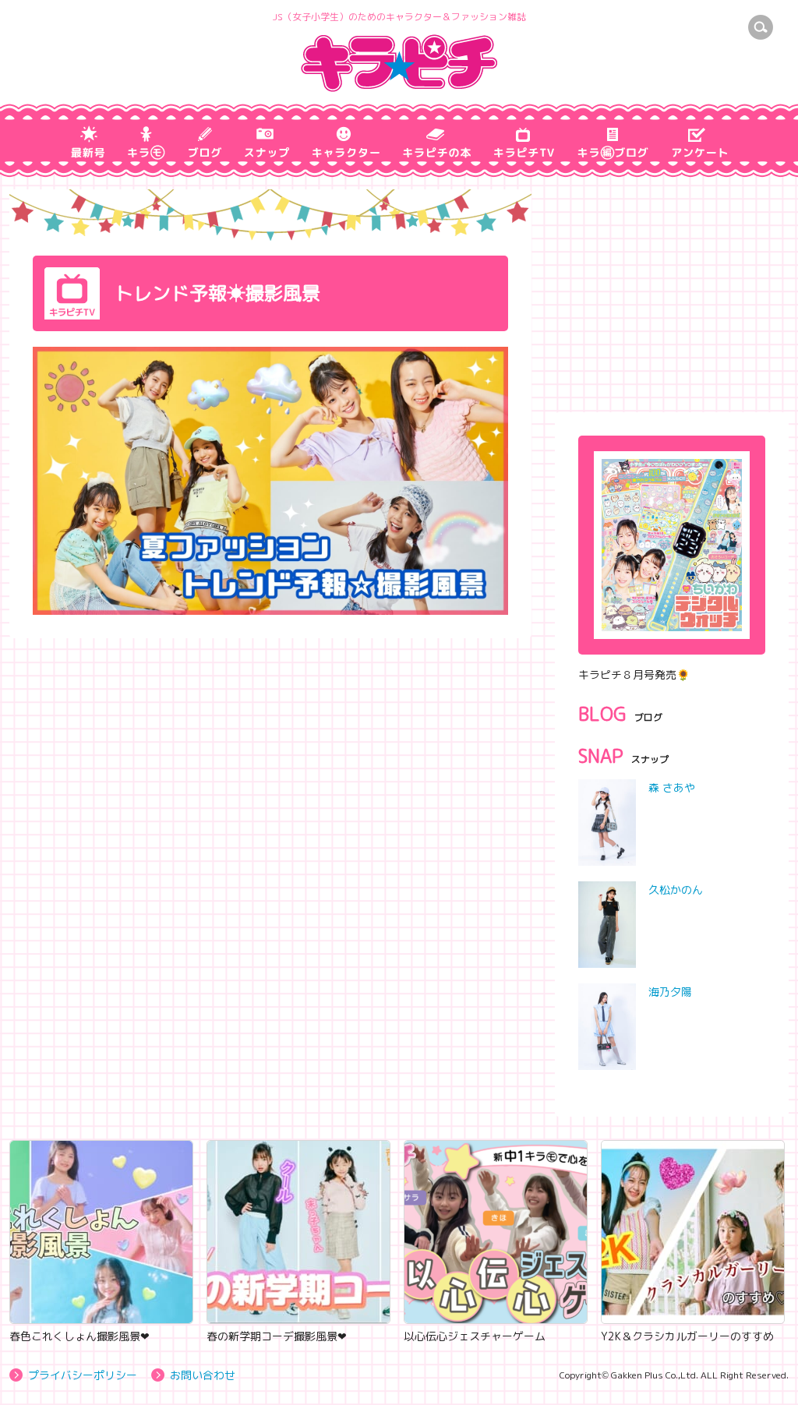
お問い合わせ (202, 1375)
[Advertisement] (672, 286)
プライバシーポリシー (82, 1375)
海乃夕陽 (670, 991)
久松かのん (675, 889)
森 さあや (671, 787)
